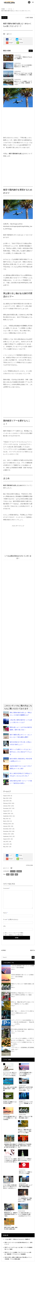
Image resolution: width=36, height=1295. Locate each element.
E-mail (5, 919)
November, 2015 (7, 831)
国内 (8, 874)
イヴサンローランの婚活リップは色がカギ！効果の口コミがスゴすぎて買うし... (10, 1160)
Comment (6, 888)
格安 (16, 874)
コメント (7, 868)
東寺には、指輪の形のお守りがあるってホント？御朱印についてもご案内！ (24, 1131)
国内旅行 (19, 871)
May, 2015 (5, 846)
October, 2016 (6, 813)
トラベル (4, 17)
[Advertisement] (18, 122)
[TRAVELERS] (9, 2)
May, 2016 (5, 818)
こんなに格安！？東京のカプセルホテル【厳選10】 (17, 1239)
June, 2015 (6, 844)
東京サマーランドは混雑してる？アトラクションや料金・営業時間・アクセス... (23, 83)
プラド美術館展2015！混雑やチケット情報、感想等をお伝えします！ (25, 1200)
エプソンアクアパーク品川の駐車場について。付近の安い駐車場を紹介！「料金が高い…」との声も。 (22, 1022)
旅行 (12, 874)
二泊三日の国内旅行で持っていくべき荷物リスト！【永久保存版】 (25, 1074)
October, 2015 (6, 834)
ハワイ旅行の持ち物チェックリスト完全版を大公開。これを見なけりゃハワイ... (24, 1214)
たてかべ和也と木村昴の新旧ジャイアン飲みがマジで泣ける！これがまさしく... (10, 1186)
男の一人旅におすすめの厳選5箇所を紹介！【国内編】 (10, 1089)
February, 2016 (7, 823)
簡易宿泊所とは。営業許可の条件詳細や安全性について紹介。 (10, 1214)
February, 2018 (7, 803)
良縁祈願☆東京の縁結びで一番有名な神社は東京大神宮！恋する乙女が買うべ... (10, 1146)
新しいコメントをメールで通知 (14, 933)
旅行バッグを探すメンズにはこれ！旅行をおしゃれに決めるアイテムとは (21, 752)
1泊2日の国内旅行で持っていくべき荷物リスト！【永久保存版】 (10, 1118)
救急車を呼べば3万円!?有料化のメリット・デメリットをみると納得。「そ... (26, 1089)
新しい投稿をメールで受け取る (14, 935)
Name (5, 913)
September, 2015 (7, 836)
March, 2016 (6, 821)
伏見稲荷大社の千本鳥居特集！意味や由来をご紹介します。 (24, 1146)
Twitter (20, 39)
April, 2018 (6, 800)
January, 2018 (6, 806)
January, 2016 (6, 826)
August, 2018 (6, 795)
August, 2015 (6, 839)
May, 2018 (5, 798)
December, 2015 (7, 828)
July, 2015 (5, 841)
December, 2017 (7, 808)
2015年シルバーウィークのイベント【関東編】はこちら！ (26, 1103)
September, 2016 (7, 816)
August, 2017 (6, 811)
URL (4, 926)
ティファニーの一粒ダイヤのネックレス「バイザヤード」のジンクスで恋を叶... (10, 1074)
